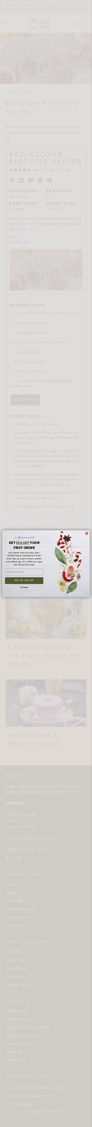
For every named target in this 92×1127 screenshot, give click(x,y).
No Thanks (24, 587)
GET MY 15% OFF (24, 580)
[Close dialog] (86, 533)
